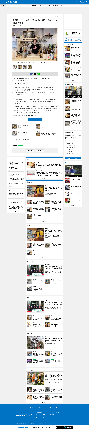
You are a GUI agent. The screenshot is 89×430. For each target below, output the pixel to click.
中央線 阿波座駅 (71, 151)
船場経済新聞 (11, 2)
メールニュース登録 (40, 417)
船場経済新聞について (41, 412)
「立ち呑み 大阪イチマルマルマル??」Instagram (21, 140)
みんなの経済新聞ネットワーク (22, 427)
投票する (69, 158)
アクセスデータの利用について (42, 414)
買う (41, 5)
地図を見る (35, 119)
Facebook (77, 2)
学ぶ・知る (55, 5)
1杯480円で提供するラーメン (21, 83)
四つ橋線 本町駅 (71, 145)
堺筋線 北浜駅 (70, 155)
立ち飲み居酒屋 (19, 25)
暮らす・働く (47, 5)
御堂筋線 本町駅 (71, 141)
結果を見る (77, 158)
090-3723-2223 (48, 78)
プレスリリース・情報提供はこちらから (57, 412)
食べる (28, 5)
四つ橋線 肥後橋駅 (71, 147)
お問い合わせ (52, 414)
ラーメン (14, 25)
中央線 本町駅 (70, 149)
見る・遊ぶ (34, 5)
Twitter (80, 2)
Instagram (82, 2)
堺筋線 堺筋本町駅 (71, 153)
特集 (62, 5)
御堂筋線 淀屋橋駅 (71, 143)
